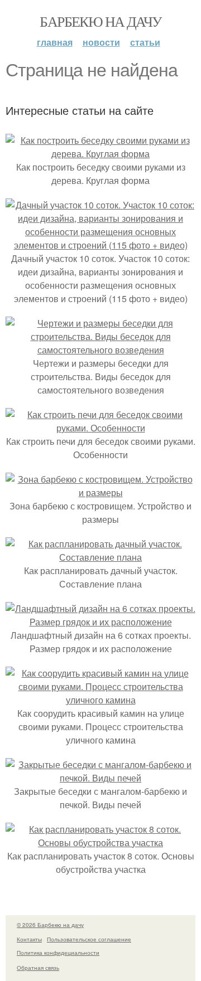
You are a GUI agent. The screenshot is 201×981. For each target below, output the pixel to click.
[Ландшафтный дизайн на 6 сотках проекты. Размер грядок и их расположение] (100, 621)
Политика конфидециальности (58, 952)
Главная (55, 42)
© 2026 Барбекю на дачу (50, 925)
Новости (101, 42)
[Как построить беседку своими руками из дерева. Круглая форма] (100, 153)
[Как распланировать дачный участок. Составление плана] (100, 557)
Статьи (145, 42)
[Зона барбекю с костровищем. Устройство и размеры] (100, 492)
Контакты (29, 939)
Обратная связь (38, 968)
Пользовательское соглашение (89, 939)
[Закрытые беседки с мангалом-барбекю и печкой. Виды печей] (100, 777)
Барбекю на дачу (100, 21)
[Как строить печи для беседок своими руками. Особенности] (100, 427)
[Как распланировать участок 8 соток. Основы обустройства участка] (100, 842)
